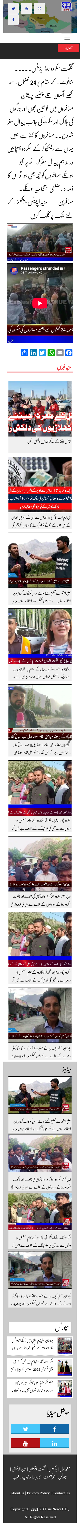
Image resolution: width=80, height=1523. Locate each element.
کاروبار (37, 1477)
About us (17, 1493)
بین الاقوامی (18, 1469)
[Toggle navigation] (67, 38)
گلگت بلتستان (37, 1469)
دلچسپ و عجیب (22, 1477)
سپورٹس (62, 1477)
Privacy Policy (38, 1493)
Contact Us (61, 1493)
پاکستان (52, 1469)
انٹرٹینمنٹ (49, 1477)
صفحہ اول (65, 1469)
